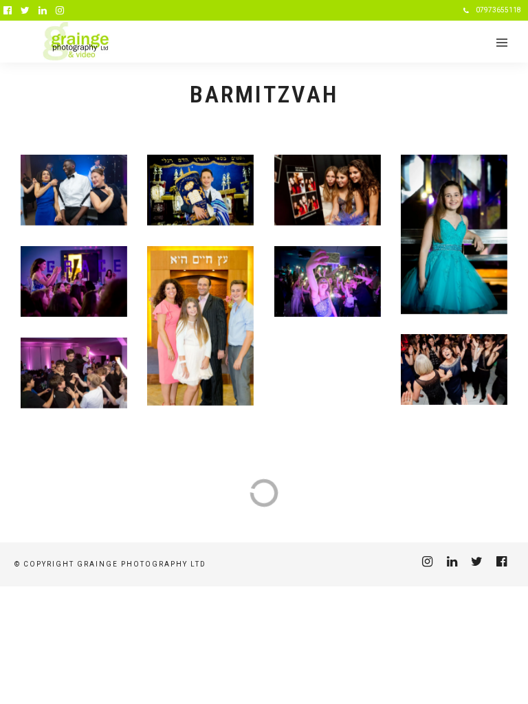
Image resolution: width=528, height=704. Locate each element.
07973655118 (498, 10)
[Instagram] (60, 10)
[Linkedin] (42, 10)
